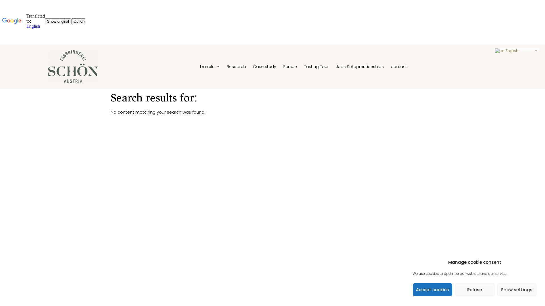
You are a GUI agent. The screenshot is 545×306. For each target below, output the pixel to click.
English (511, 51)
